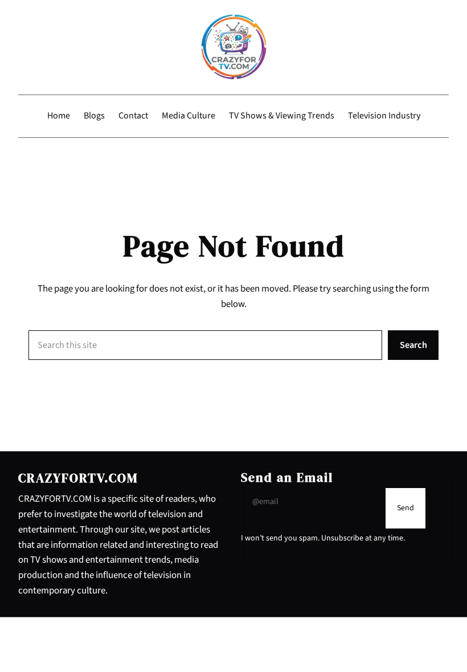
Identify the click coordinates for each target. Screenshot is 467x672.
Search (413, 345)
